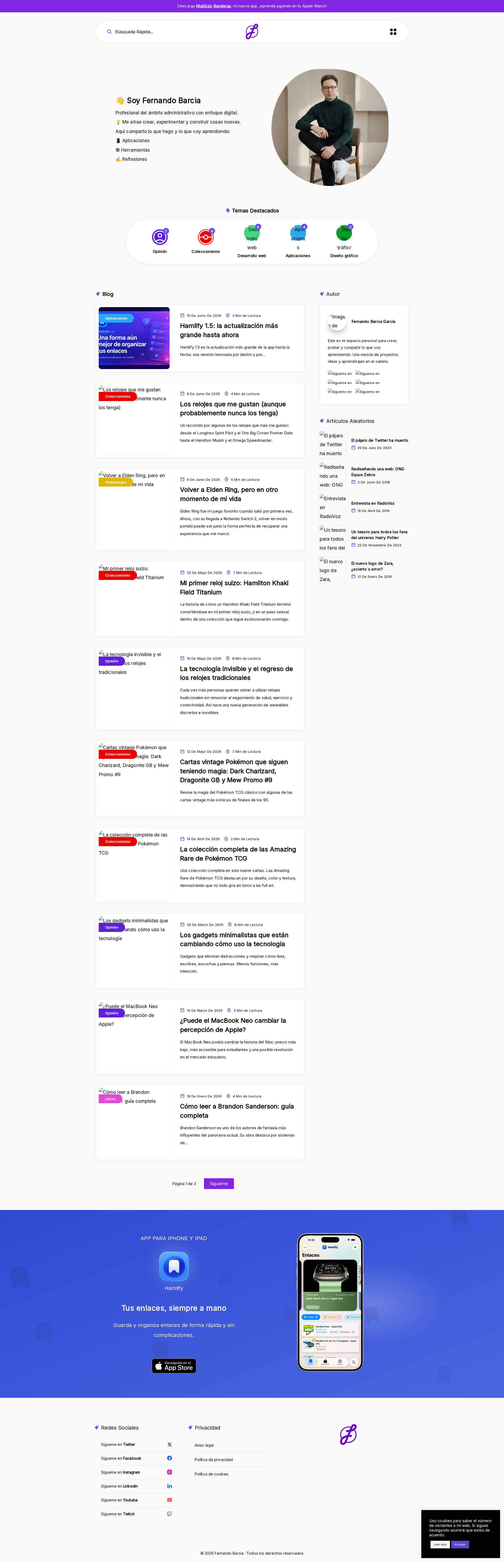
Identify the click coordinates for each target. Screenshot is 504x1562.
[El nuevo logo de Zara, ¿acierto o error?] (333, 570)
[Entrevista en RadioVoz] (333, 507)
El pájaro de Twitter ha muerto (379, 440)
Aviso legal (204, 1445)
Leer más (440, 1544)
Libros (110, 1099)
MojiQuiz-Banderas (213, 5)
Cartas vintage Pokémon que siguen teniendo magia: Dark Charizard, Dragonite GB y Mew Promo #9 (234, 771)
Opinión (111, 661)
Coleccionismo (117, 396)
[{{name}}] (160, 241)
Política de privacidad (214, 1459)
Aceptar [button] (460, 1544)
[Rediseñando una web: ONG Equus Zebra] (333, 476)
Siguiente (219, 1183)
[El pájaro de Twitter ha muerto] (333, 444)
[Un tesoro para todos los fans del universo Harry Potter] (333, 539)
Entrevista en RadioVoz (373, 503)
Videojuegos (116, 482)
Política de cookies (211, 1474)
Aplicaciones (116, 318)
